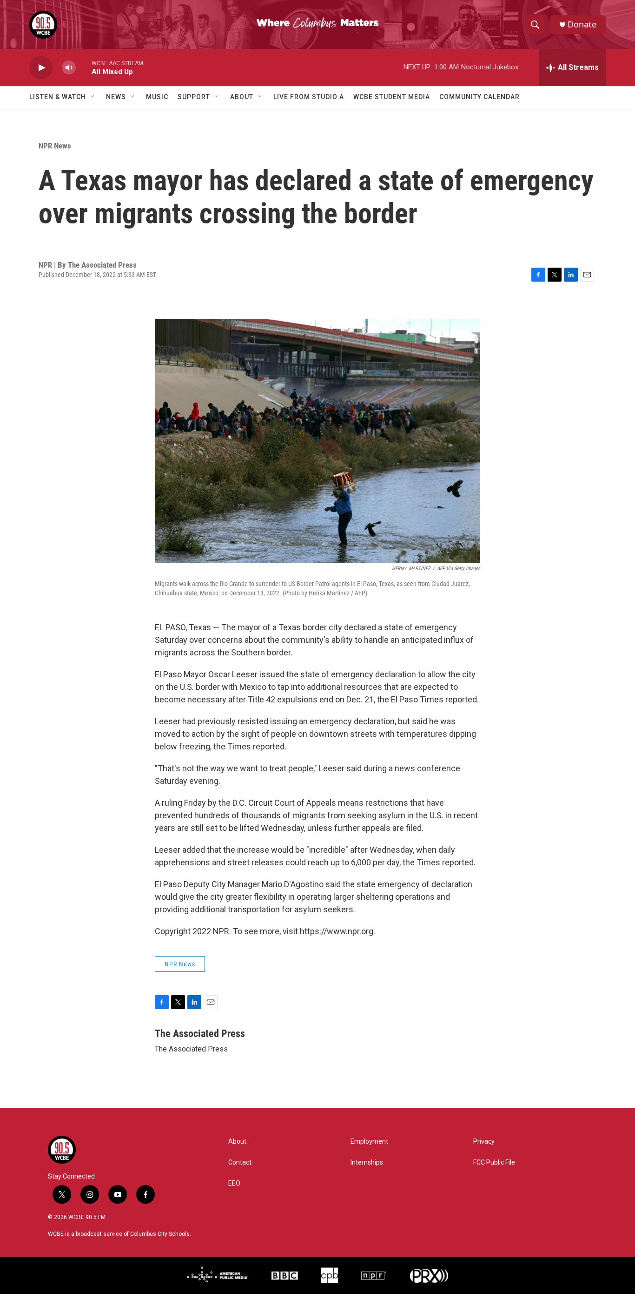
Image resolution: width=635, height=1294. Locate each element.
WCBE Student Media (391, 97)
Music (157, 97)
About (241, 97)
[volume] (69, 67)
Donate (582, 24)
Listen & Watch (57, 97)
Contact (239, 1162)
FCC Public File (494, 1162)
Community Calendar (479, 97)
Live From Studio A (308, 97)
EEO (234, 1183)
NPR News (55, 145)
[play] (40, 67)
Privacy (484, 1141)
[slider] (83, 67)
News (116, 97)
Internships (367, 1162)
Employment (369, 1141)
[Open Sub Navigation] (93, 97)
